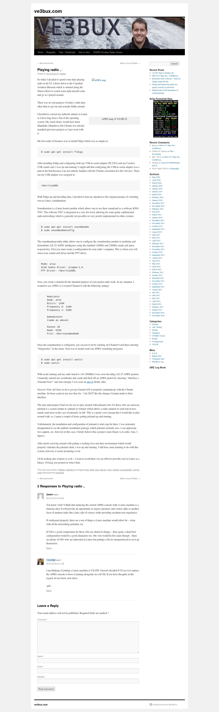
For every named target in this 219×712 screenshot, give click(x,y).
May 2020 (156, 177)
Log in (154, 353)
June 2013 (156, 234)
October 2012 (157, 252)
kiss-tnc (103, 469)
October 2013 (157, 226)
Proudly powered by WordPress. (165, 704)
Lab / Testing (157, 327)
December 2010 (158, 312)
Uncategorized (157, 341)
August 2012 (157, 258)
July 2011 (156, 292)
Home (40, 52)
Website (40, 676)
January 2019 (157, 188)
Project (154, 338)
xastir (39, 472)
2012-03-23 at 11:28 (55, 563)
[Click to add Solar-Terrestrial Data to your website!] (165, 136)
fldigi (92, 469)
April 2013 (156, 240)
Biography (51, 52)
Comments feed (158, 358)
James (63, 73)
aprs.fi (90, 381)
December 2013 (158, 220)
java (97, 469)
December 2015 (158, 203)
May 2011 (156, 298)
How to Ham (84, 52)
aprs (87, 469)
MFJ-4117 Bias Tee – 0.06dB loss (165, 75)
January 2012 (157, 275)
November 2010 (158, 315)
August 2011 (157, 289)
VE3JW (155, 344)
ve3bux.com (48, 10)
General (155, 324)
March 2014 (156, 214)
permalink (59, 472)
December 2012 (158, 246)
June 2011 (156, 295)
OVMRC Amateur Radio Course (107, 52)
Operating (70, 469)
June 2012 (156, 260)
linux (109, 469)
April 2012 (156, 266)
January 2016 (157, 200)
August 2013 (157, 232)
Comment (42, 619)
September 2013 (158, 229)
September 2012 (158, 255)
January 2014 (157, 217)
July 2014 (156, 211)
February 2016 (157, 197)
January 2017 (157, 191)
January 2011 (157, 309)
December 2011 (158, 278)
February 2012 (157, 272)
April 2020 (156, 180)
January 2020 (157, 185)
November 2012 (158, 249)
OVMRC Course (158, 335)
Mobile (62, 469)
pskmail (116, 469)
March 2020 (156, 183)
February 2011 (157, 307)
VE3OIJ (50, 560)
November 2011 (158, 281)
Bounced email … (46, 63)
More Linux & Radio (130, 63)
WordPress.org (158, 361)
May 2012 (156, 263)
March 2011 (156, 304)
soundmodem (126, 469)
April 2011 (156, 301)
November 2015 (158, 206)
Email (40, 666)
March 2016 (156, 194)
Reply (48, 548)
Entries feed (156, 356)
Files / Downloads (67, 52)
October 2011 (157, 283)
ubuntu (136, 469)
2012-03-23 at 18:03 (55, 498)
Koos (154, 145)
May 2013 (156, 237)
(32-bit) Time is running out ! (163, 72)
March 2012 (156, 269)
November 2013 (158, 223)
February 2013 (157, 243)
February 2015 (157, 208)
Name (40, 656)
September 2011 (158, 286)
